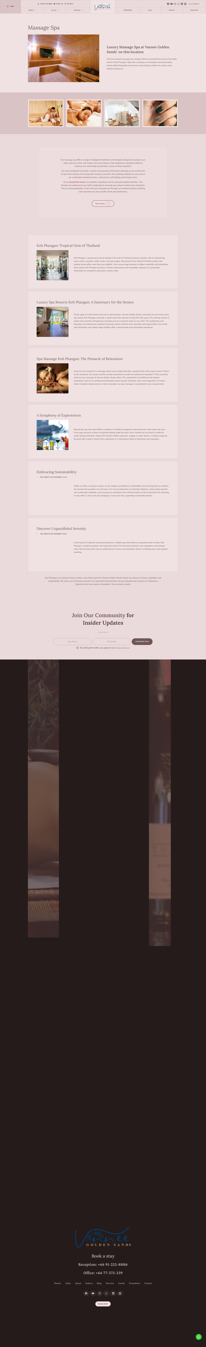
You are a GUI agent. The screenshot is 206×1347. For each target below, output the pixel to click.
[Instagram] (175, 4)
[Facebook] (168, 4)
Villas (53, 10)
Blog (150, 10)
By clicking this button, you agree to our (105, 647)
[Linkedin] (182, 4)
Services (77, 10)
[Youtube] (171, 4)
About (78, 1283)
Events (121, 1283)
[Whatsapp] (178, 4)
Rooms (31, 10)
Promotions (127, 10)
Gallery (89, 1283)
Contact (172, 10)
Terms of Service (122, 647)
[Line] (185, 4)
